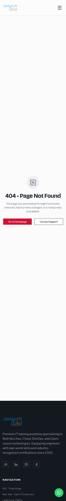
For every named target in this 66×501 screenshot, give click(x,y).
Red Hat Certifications (18, 494)
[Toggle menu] (59, 8)
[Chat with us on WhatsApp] (58, 492)
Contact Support (49, 221)
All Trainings (12, 488)
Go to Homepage (17, 221)
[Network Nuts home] (10, 8)
